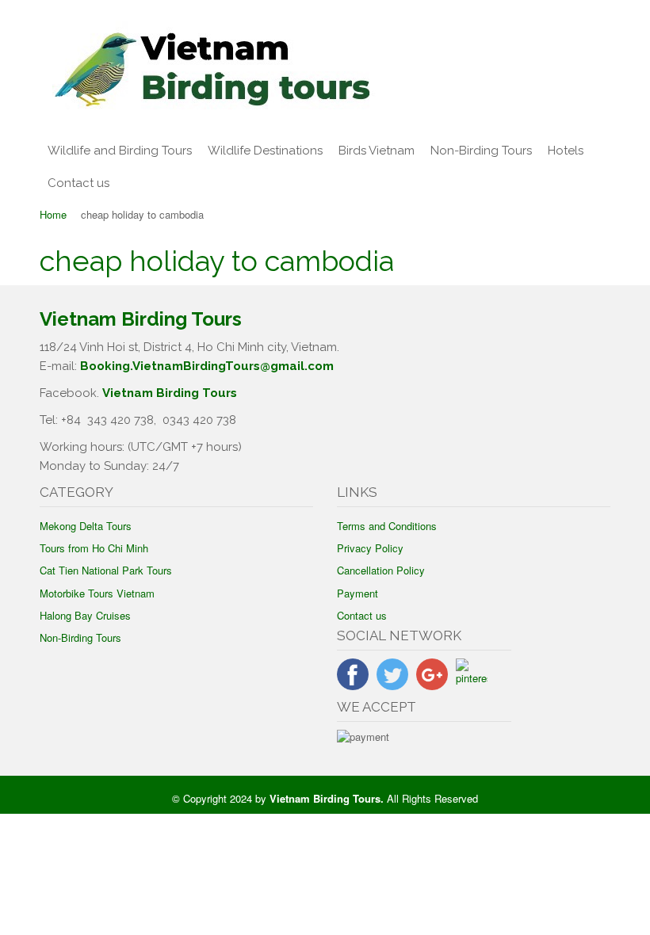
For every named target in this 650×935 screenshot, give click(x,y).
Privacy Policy (370, 547)
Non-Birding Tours (481, 150)
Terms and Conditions (387, 525)
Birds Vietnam (376, 150)
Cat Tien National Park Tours (106, 570)
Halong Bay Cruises (85, 615)
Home (53, 214)
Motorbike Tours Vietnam (97, 593)
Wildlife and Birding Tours (120, 150)
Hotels (565, 150)
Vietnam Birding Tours (169, 393)
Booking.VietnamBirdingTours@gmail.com (207, 366)
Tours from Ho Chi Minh (94, 547)
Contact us (78, 183)
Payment (357, 593)
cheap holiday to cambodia (217, 260)
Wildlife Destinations (265, 150)
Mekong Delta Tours (86, 525)
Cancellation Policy (381, 570)
